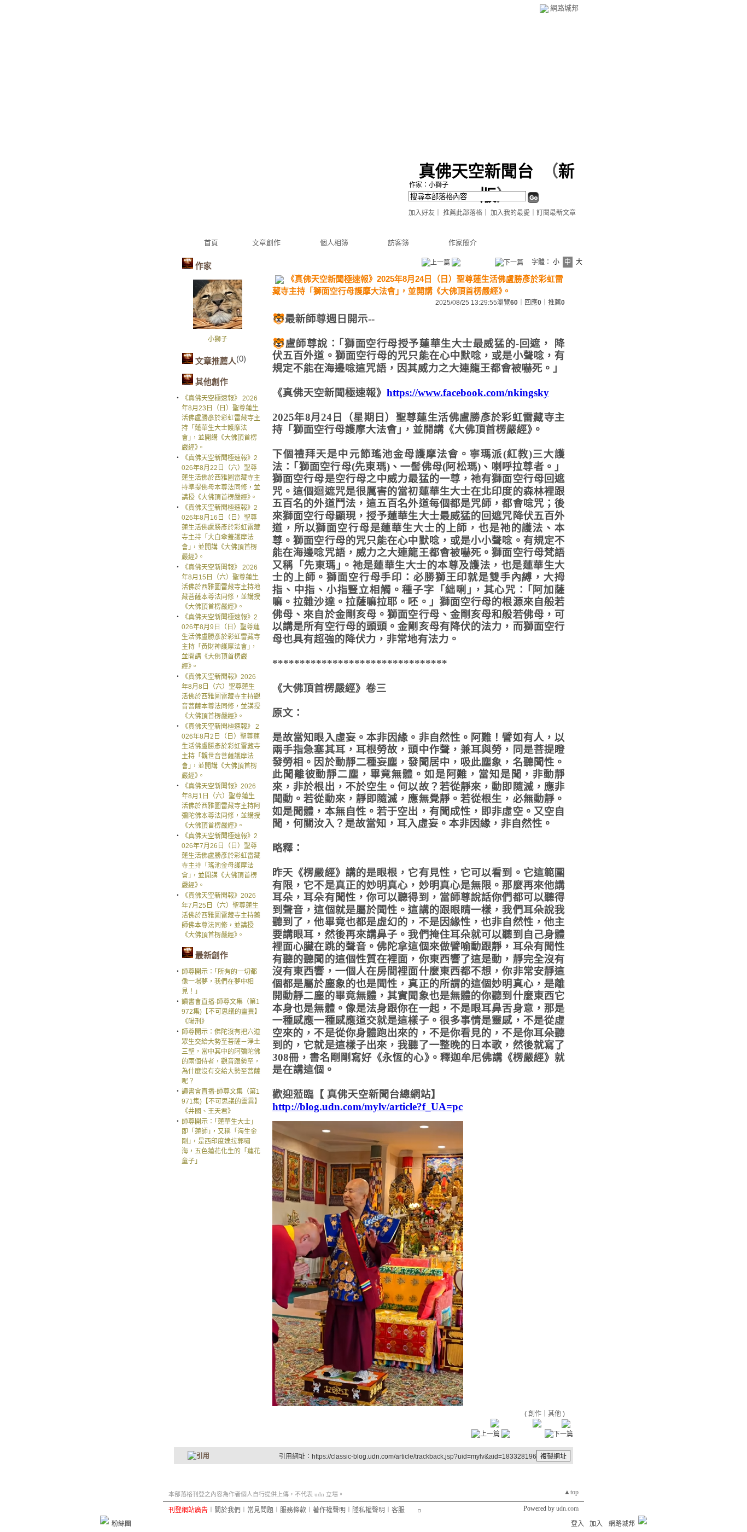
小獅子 (217, 339)
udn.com (567, 1508)
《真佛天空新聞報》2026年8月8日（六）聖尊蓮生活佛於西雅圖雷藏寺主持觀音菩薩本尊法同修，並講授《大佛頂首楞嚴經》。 (221, 696)
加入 (596, 1524)
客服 (398, 1510)
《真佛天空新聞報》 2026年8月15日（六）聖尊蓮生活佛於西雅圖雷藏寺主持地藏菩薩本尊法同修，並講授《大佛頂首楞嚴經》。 (221, 587)
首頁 (211, 243)
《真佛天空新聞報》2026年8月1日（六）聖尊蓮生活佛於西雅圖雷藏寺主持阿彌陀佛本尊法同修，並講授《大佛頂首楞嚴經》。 (221, 805)
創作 (534, 1414)
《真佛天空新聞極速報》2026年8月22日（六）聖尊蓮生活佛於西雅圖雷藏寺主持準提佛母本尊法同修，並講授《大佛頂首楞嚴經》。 (221, 477)
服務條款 (293, 1510)
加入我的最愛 (510, 213)
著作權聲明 (329, 1510)
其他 (554, 1414)
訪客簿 (398, 243)
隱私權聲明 (368, 1510)
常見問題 (260, 1510)
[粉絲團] (104, 1520)
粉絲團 (121, 1524)
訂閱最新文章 (556, 213)
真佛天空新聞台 (476, 171)
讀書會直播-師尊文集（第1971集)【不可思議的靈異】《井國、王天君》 (221, 1101)
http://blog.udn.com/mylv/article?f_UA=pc (367, 1106)
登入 (577, 1524)
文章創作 (266, 243)
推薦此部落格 (462, 213)
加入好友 (421, 213)
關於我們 (227, 1510)
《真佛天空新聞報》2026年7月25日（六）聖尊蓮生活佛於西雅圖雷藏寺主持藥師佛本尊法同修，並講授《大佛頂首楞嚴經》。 (221, 915)
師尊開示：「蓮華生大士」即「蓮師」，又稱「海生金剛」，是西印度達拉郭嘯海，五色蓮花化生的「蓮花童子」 (221, 1141)
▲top (571, 1492)
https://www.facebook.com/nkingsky (468, 392)
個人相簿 (334, 243)
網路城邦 (564, 8)
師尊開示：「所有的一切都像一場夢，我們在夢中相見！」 (219, 981)
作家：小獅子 (428, 185)
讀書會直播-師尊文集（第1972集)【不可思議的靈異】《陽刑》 (221, 1011)
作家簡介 (462, 243)
